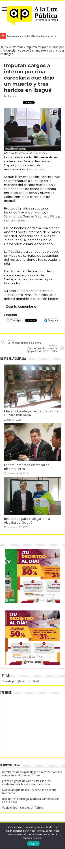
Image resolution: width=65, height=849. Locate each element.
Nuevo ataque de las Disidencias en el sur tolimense (29, 791)
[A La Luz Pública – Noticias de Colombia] (32, 14)
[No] (60, 836)
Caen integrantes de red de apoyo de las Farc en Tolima (42, 348)
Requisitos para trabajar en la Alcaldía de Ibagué (27, 520)
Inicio (7, 47)
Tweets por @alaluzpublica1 (20, 681)
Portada (18, 47)
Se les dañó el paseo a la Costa (25, 341)
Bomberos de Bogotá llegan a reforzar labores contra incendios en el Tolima (32, 773)
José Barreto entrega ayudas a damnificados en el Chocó (30, 800)
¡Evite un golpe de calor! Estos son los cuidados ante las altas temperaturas (26, 782)
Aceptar (33, 843)
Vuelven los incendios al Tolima (22, 807)
